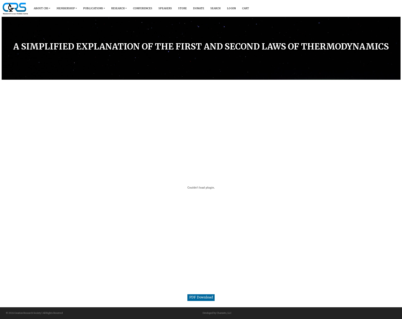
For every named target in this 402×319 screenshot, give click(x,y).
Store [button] (182, 8)
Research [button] (118, 8)
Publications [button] (93, 8)
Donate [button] (198, 8)
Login (231, 8)
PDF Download (201, 297)
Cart (245, 8)
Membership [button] (66, 8)
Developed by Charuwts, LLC (217, 313)
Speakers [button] (165, 8)
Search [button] (215, 8)
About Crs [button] (41, 8)
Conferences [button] (142, 8)
